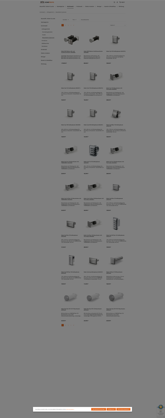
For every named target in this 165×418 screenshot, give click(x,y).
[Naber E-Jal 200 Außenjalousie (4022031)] (94, 113)
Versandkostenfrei (85, 19)
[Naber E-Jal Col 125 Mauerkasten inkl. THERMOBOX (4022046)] (71, 150)
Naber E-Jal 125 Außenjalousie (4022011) (70, 88)
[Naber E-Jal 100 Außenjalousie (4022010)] (116, 40)
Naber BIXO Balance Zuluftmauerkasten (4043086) (93, 52)
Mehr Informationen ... (70, 409)
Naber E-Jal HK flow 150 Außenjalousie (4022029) (70, 272)
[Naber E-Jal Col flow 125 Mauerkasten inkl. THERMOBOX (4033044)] (71, 187)
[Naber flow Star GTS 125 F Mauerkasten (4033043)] (71, 297)
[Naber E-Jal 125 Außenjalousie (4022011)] (71, 76)
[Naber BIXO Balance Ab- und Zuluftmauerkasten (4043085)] (71, 40)
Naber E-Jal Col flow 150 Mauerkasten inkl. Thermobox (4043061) (94, 199)
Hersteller (65, 19)
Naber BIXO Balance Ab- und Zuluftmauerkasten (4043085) (68, 52)
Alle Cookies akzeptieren (123, 409)
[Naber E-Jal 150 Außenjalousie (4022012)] (94, 76)
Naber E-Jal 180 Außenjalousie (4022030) (70, 125)
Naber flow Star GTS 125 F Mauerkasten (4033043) (70, 309)
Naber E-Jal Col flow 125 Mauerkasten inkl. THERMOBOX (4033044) (71, 199)
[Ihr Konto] (117, 2)
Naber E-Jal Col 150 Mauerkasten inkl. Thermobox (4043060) (115, 162)
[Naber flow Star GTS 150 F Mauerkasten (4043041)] (116, 297)
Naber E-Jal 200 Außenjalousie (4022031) (93, 125)
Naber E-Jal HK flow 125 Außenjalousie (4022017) (115, 236)
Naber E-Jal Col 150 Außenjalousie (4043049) (92, 162)
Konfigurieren (111, 409)
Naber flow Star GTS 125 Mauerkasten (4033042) (93, 309)
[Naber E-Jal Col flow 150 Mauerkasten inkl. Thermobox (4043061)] (94, 187)
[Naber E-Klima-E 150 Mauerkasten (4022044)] (116, 260)
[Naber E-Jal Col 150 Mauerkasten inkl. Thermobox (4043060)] (116, 150)
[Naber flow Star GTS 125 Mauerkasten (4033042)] (94, 297)
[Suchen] (114, 2)
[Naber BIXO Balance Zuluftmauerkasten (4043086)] (94, 40)
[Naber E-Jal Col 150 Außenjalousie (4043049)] (94, 150)
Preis (74, 19)
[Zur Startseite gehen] (47, 2)
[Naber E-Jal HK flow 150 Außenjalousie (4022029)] (71, 260)
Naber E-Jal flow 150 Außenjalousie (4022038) (69, 236)
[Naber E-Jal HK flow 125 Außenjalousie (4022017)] (116, 224)
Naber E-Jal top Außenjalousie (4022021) (93, 272)
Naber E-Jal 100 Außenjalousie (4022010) (115, 51)
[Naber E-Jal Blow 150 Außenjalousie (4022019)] (116, 113)
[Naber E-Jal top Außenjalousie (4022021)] (94, 260)
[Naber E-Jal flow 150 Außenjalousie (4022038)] (71, 224)
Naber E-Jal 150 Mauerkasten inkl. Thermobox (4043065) (114, 88)
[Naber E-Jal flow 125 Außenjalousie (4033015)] (116, 187)
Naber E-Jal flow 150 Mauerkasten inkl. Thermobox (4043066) (93, 236)
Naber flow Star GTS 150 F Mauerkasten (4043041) (115, 309)
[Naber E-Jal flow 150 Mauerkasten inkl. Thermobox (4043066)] (94, 224)
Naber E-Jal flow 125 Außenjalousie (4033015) (114, 199)
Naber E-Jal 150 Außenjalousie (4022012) (93, 88)
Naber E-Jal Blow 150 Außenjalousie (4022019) (114, 125)
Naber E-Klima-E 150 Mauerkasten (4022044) (114, 272)
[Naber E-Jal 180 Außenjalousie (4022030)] (71, 113)
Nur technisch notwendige (98, 409)
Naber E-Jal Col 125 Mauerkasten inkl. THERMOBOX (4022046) (70, 162)
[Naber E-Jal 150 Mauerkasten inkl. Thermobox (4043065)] (116, 76)
